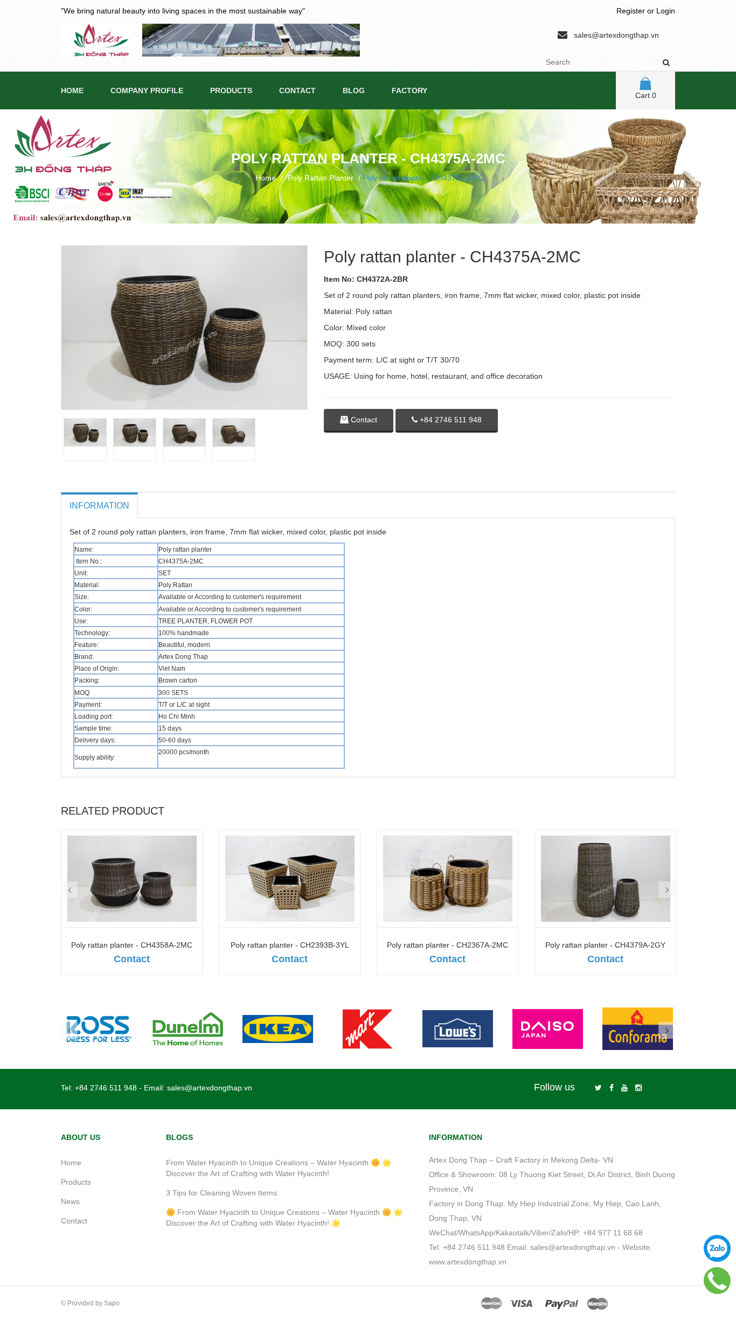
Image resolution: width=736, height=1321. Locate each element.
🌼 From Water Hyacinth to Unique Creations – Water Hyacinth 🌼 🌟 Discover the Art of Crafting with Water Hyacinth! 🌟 (284, 1217)
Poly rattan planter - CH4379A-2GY (605, 945)
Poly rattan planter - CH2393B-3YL (290, 945)
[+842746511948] (717, 1280)
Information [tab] (99, 505)
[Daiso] (548, 1029)
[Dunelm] (188, 1029)
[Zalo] (717, 1248)
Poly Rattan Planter (320, 177)
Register (630, 10)
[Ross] (98, 1029)
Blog (354, 90)
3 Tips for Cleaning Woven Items (221, 1192)
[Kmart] (368, 1029)
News (70, 1201)
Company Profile (146, 90)
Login (665, 10)
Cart (645, 95)
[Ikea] (278, 1029)
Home (72, 90)
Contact (297, 90)
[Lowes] (458, 1029)
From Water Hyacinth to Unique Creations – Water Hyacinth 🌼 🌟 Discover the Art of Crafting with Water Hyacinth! (278, 1168)
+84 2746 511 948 (450, 419)
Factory (409, 90)
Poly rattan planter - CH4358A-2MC (131, 945)
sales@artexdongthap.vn (616, 35)
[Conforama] (638, 1029)
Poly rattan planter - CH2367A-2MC (447, 945)
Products (231, 90)
